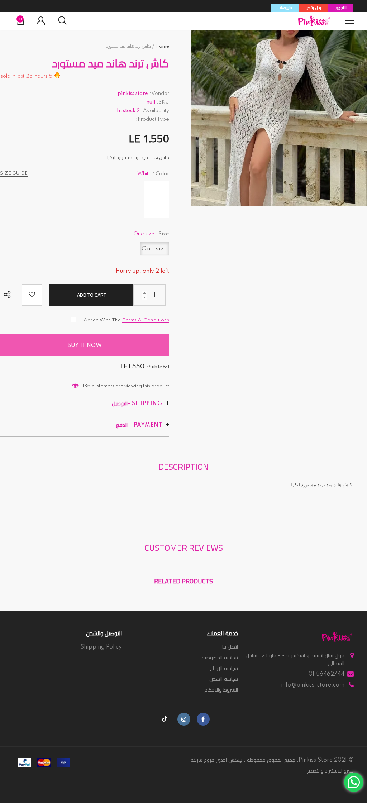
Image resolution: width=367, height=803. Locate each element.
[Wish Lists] (32, 295)
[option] (279, 118)
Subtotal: (158, 367)
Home (162, 46)
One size (155, 249)
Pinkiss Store (316, 760)
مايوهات (285, 8)
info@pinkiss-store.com (312, 685)
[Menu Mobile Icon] (349, 20)
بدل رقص (313, 8)
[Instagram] (183, 719)
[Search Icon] (62, 20)
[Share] (9, 295)
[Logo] (314, 20)
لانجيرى (341, 8)
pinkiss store (133, 93)
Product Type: (152, 119)
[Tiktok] (164, 719)
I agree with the (100, 320)
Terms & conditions (145, 320)
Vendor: (159, 93)
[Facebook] (203, 719)
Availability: (155, 110)
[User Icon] (41, 20)
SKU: (163, 102)
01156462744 (326, 674)
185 (86, 386)
